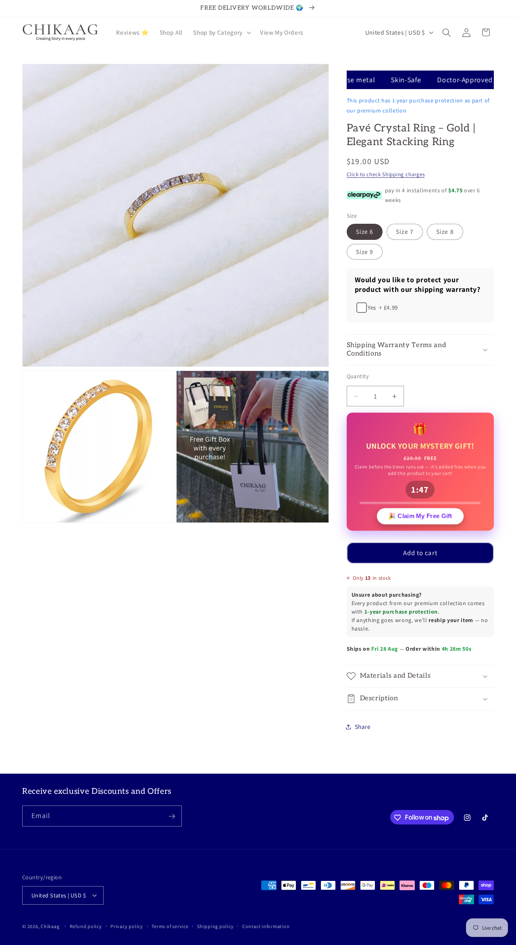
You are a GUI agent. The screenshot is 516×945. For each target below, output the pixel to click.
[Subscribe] (171, 816)
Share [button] (363, 726)
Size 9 (365, 252)
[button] (221, 32)
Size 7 (405, 232)
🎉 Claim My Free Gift (420, 515)
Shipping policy (215, 926)
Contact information (266, 926)
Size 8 (445, 232)
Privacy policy (126, 926)
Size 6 (365, 232)
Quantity (358, 376)
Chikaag (50, 926)
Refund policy (86, 926)
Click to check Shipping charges (386, 174)
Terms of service (170, 926)
